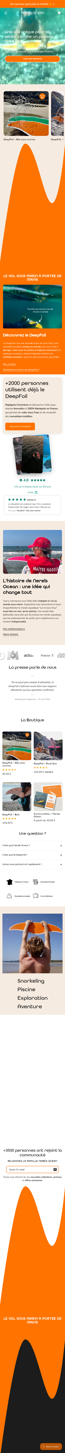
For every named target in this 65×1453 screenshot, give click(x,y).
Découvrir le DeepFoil (20, 426)
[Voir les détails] (26, 113)
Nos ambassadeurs (14, 628)
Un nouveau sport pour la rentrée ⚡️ (31, 4)
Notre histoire (10, 634)
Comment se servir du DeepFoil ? (21, 369)
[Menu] (5, 13)
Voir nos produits (32, 59)
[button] (32, 505)
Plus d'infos (9, 364)
